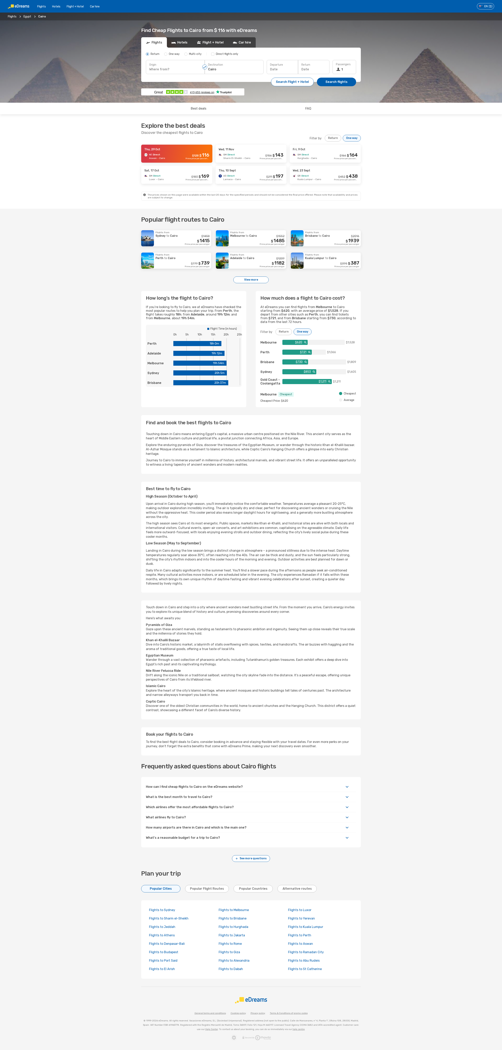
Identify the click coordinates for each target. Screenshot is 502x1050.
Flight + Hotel (75, 6)
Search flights (336, 82)
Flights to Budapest (163, 952)
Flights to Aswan (300, 944)
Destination (215, 64)
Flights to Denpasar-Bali (167, 944)
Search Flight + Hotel (292, 82)
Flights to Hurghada (233, 927)
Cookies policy (238, 1013)
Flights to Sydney (162, 910)
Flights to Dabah (231, 969)
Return (305, 64)
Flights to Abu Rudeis (304, 960)
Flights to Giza (229, 952)
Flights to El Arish (162, 969)
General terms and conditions (210, 1013)
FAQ (308, 108)
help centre (299, 1029)
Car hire (95, 6)
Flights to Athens (162, 935)
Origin (152, 64)
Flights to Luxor (299, 910)
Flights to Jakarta (232, 935)
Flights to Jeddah (162, 927)
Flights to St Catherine (305, 969)
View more (251, 279)
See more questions (253, 858)
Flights (41, 6)
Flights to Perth (299, 935)
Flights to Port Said (163, 960)
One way (351, 138)
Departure (276, 64)
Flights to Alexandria (234, 960)
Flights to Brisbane (232, 918)
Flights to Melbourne (234, 910)
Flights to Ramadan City (306, 952)
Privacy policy (258, 1013)
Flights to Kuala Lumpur (305, 927)
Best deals (198, 108)
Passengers (343, 64)
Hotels (56, 6)
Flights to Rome (230, 944)
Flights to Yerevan (301, 918)
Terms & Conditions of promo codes (289, 1013)
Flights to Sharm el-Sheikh (168, 918)
